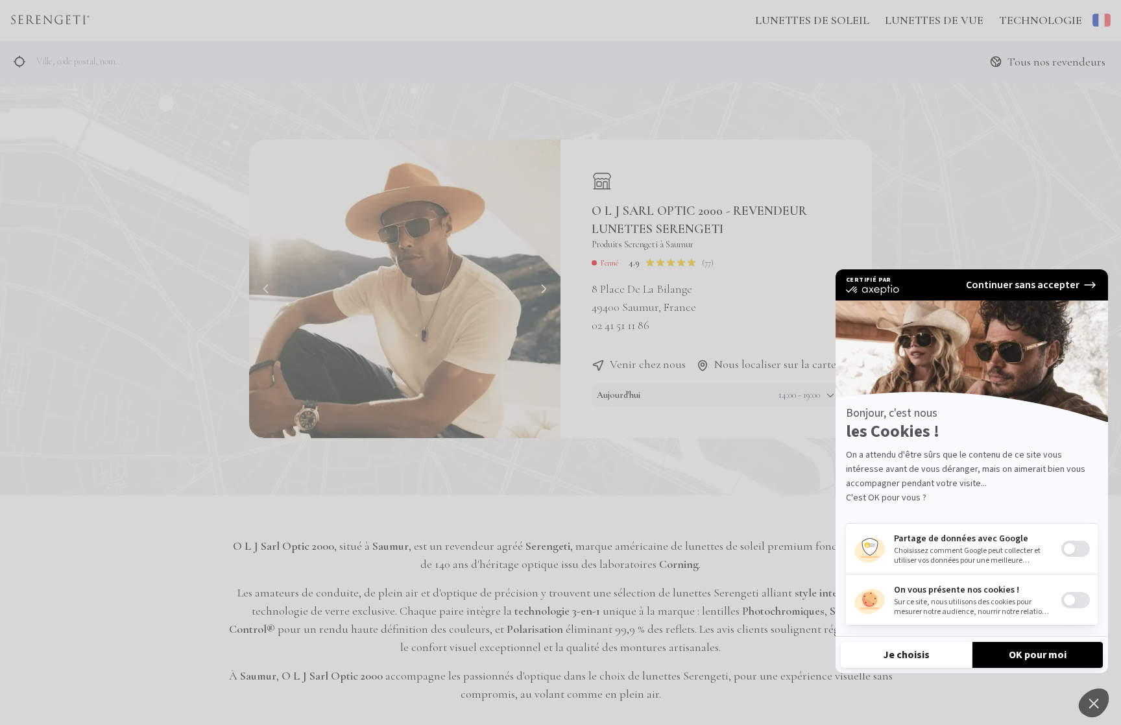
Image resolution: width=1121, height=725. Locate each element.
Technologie (1040, 20)
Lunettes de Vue (934, 20)
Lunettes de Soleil (812, 20)
